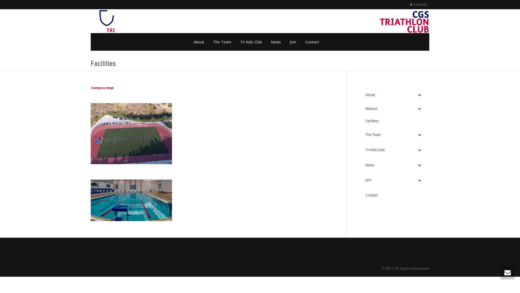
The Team (222, 41)
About (199, 41)
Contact (312, 41)
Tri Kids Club (251, 41)
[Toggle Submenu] (419, 95)
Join (293, 41)
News (276, 41)
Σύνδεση (420, 4)
